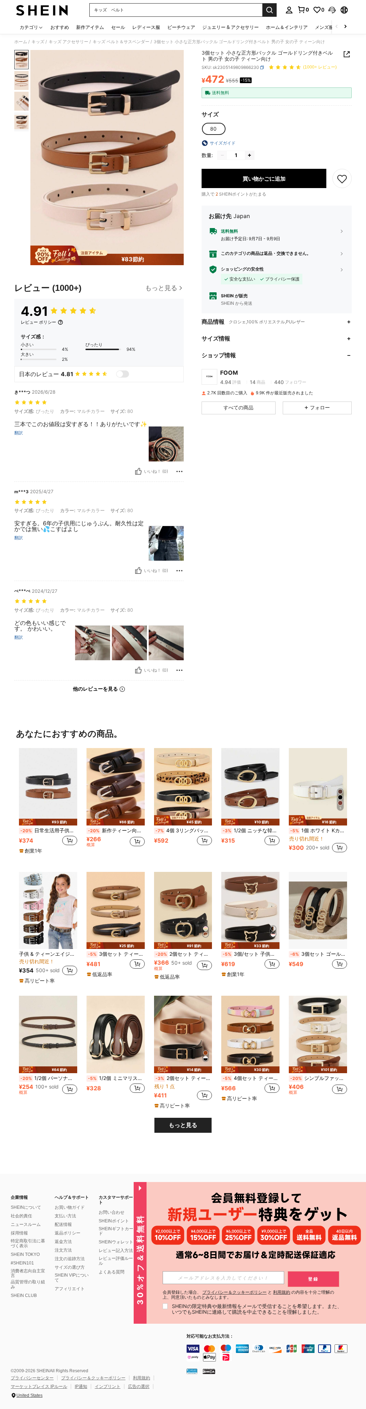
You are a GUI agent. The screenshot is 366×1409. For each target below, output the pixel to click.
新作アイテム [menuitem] (90, 27)
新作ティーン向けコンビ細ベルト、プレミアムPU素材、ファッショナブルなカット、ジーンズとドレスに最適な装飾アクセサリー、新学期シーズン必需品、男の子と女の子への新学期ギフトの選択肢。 (116, 830)
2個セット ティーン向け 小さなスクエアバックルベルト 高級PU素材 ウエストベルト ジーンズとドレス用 (183, 1078)
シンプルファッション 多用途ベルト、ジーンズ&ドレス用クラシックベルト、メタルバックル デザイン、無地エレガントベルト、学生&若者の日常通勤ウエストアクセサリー (318, 1078)
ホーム (20, 41)
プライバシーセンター (32, 1377)
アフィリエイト (70, 1288)
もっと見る (183, 1125)
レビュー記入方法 (116, 1250)
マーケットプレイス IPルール (39, 1386)
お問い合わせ (111, 1212)
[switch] (122, 374)
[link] (303, 9)
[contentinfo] (274, 1353)
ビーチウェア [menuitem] (181, 27)
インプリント (107, 1386)
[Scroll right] (345, 27)
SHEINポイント (114, 1220)
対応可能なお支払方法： (210, 1336)
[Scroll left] (336, 27)
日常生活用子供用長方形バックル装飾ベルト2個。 (48, 830)
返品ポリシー (67, 1233)
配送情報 (63, 1224)
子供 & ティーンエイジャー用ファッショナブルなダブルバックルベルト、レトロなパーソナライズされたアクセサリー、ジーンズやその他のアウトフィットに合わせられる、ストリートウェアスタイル (48, 954)
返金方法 (63, 1241)
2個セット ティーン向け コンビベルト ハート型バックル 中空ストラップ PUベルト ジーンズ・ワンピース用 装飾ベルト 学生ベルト (183, 954)
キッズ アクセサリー (68, 41)
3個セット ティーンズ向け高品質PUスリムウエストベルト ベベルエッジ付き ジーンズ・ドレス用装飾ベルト (116, 954)
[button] (332, 10)
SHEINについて (26, 1207)
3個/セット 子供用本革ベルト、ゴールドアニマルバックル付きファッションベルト (251, 954)
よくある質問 (111, 1271)
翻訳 (18, 432)
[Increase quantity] (249, 155)
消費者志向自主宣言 (28, 1273)
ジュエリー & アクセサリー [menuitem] (230, 27)
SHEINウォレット (116, 1241)
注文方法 (63, 1250)
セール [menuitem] (118, 27)
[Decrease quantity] (222, 155)
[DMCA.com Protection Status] (209, 1371)
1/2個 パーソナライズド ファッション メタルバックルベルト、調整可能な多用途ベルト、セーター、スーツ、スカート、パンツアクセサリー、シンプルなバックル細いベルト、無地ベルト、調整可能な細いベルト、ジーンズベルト (48, 1078)
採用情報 (19, 1233)
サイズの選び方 (70, 1267)
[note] (48, 822)
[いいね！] (138, 471)
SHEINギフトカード (116, 1231)
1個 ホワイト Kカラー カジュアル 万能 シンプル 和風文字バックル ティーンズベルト (318, 830)
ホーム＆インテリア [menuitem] (287, 27)
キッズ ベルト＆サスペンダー (121, 41)
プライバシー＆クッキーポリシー (93, 1377)
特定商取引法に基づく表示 (28, 1243)
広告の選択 (138, 1386)
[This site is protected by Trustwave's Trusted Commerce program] (192, 1371)
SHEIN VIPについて (72, 1278)
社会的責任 (21, 1215)
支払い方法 (65, 1215)
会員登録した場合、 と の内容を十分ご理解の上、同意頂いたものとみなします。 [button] (248, 1295)
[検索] (269, 10)
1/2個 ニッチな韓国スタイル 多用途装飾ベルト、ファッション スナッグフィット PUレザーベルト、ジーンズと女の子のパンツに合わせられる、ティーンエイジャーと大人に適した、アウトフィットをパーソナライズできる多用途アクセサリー (251, 830)
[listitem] (48, 804)
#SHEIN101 (22, 1263)
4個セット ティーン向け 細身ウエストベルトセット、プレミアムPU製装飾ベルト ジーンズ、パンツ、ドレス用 (251, 1078)
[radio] (213, 129)
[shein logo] (42, 10)
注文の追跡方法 (70, 1258)
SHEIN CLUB (24, 1295)
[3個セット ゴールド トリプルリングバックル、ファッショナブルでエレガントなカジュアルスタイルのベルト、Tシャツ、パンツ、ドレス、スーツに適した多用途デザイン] (318, 910)
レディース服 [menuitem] (146, 27)
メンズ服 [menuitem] (324, 27)
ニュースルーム (26, 1224)
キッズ (37, 41)
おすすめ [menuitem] (59, 27)
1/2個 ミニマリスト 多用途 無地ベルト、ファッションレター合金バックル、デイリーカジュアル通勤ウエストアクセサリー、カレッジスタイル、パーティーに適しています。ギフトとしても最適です (116, 1078)
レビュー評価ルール (116, 1261)
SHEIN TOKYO (25, 1254)
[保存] (342, 178)
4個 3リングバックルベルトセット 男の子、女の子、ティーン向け (183, 830)
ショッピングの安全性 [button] (242, 269)
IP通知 (81, 1386)
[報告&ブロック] (179, 471)
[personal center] (289, 10)
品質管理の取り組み (28, 1284)
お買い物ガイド (70, 1207)
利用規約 (141, 1377)
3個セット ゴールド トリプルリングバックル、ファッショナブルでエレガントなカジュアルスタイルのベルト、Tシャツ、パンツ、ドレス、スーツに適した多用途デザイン (318, 954)
